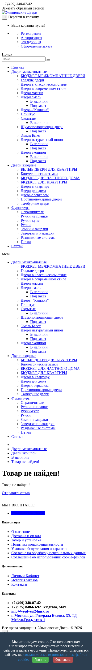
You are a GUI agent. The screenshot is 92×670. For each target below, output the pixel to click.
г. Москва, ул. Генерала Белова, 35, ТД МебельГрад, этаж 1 (44, 617)
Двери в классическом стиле (44, 84)
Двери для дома (33, 191)
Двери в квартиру (35, 186)
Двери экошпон (33, 152)
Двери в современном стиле (43, 89)
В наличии (39, 101)
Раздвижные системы (38, 237)
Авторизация (31, 38)
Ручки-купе (30, 220)
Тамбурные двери (35, 203)
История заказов (24, 580)
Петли (26, 242)
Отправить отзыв (16, 493)
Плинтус (28, 114)
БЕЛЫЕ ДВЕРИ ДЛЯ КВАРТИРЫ (49, 169)
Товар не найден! (25, 462)
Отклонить (63, 659)
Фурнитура (20, 208)
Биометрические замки (39, 174)
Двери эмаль (31, 97)
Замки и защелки (34, 229)
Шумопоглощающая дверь (42, 127)
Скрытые (28, 118)
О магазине (20, 532)
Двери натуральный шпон (42, 140)
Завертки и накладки (37, 233)
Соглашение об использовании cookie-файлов (48, 557)
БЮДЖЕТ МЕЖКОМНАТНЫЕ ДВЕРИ (53, 76)
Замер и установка (26, 540)
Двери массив (32, 93)
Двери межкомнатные (29, 72)
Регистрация (31, 33)
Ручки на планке (34, 216)
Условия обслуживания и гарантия (39, 549)
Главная (17, 67)
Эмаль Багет (31, 135)
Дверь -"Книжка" (35, 110)
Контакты (19, 584)
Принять (40, 659)
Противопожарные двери (41, 199)
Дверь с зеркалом (35, 195)
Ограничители (32, 212)
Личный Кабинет (25, 576)
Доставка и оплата (26, 536)
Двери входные (23, 165)
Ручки (26, 225)
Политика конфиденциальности (37, 544)
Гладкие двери (32, 80)
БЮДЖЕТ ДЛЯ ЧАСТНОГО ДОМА (50, 178)
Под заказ (38, 106)
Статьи (17, 246)
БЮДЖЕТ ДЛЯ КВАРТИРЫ (44, 182)
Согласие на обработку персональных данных (48, 553)
